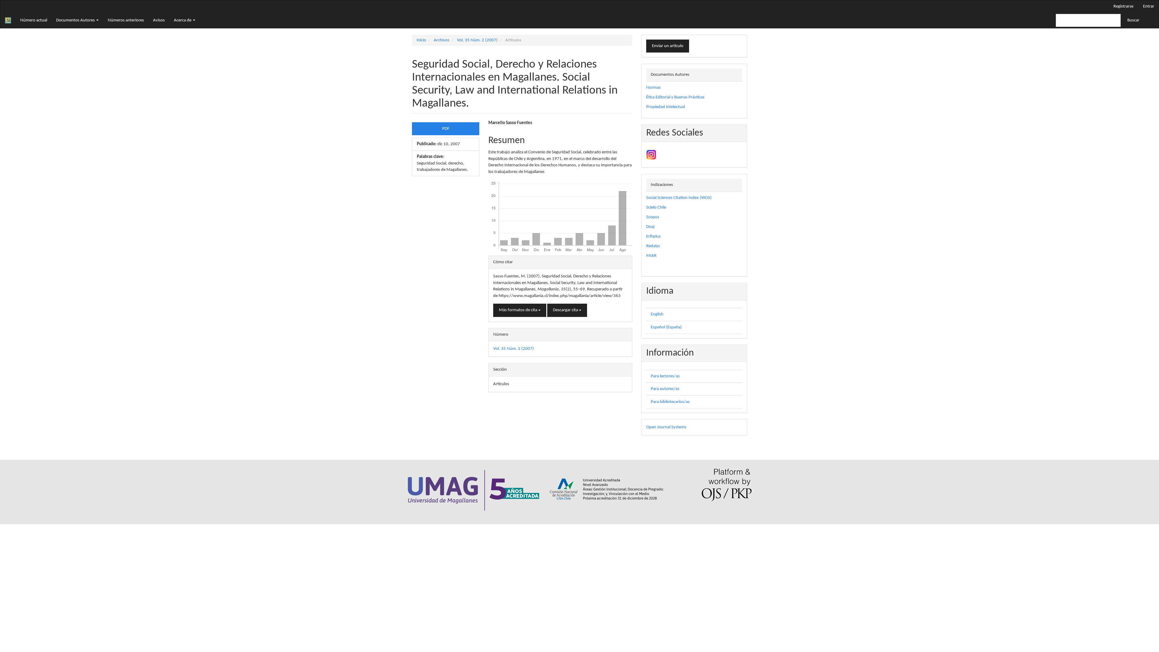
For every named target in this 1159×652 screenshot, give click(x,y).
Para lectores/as (665, 376)
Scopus (652, 217)
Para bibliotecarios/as (670, 402)
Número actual (33, 20)
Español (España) (666, 327)
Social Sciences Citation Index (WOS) (679, 198)
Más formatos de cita (518, 310)
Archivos (441, 40)
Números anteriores (126, 20)
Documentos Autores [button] (76, 20)
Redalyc (653, 246)
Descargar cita (566, 310)
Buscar (1133, 20)
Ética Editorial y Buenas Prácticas (675, 97)
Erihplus (653, 236)
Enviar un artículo (667, 46)
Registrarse (1123, 6)
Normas (653, 87)
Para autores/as (665, 389)
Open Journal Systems (666, 427)
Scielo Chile (656, 207)
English (657, 314)
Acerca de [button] (183, 20)
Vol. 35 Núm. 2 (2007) (477, 40)
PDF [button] (445, 128)
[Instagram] (651, 154)
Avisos (159, 20)
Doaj (650, 227)
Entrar (1148, 6)
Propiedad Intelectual (665, 107)
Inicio (421, 40)
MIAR (651, 256)
